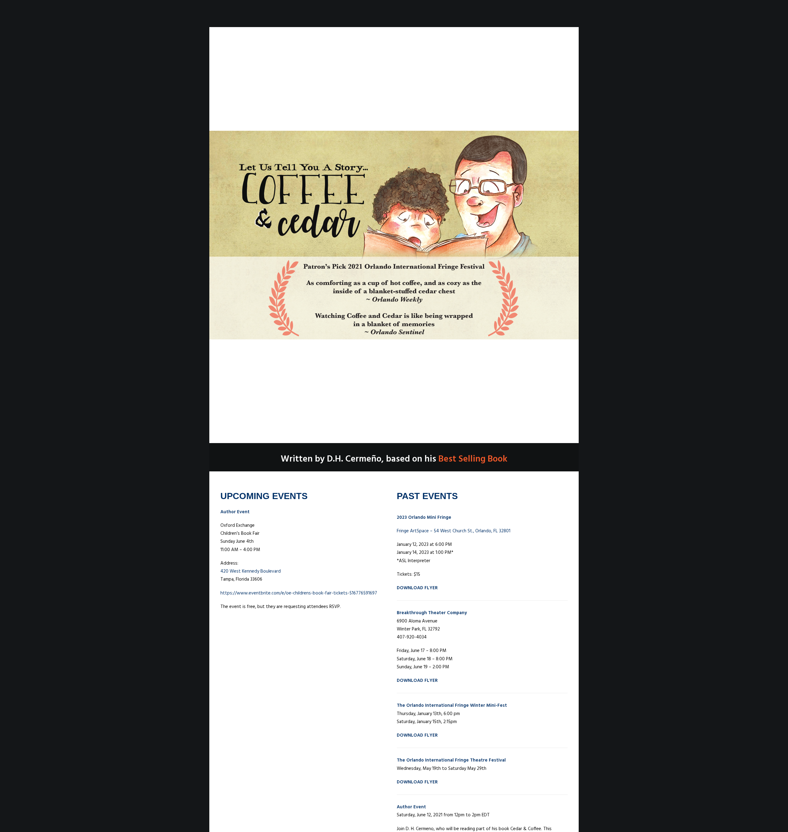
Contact (513, 14)
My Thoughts (474, 14)
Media (415, 14)
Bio (370, 14)
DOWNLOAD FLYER (417, 588)
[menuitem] (350, 13)
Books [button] (391, 14)
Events (440, 14)
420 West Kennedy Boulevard (250, 571)
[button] (536, 13)
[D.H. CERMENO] (254, 13)
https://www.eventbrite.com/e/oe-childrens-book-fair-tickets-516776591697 (298, 593)
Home (350, 14)
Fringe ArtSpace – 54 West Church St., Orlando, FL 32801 (453, 531)
